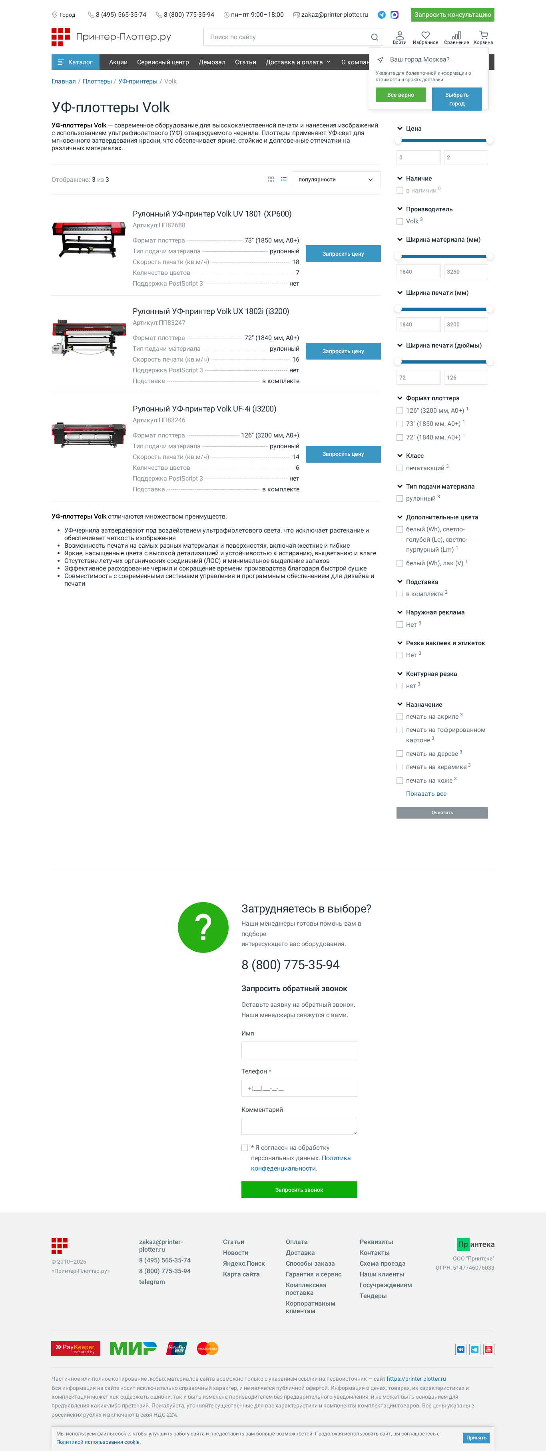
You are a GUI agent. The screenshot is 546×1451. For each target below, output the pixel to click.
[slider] (398, 140)
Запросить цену (343, 253)
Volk (414, 221)
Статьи (245, 62)
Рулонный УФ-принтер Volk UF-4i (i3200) (204, 408)
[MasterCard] (208, 1348)
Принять (476, 1438)
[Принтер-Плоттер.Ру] (111, 36)
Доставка (300, 1252)
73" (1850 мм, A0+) (435, 423)
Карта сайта (241, 1274)
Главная (64, 81)
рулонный (423, 498)
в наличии (423, 190)
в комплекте (427, 593)
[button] (76, 62)
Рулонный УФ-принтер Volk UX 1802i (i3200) (211, 311)
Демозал (212, 62)
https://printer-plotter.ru (416, 1378)
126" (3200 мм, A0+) (437, 410)
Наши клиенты (382, 1274)
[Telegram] (382, 15)
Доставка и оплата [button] (294, 62)
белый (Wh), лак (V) (437, 563)
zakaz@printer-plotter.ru (334, 15)
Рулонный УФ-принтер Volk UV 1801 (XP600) (212, 214)
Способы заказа (310, 1263)
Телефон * (256, 1071)
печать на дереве (434, 753)
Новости (235, 1252)
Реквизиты (376, 1242)
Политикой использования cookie (97, 1442)
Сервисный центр (163, 62)
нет (413, 685)
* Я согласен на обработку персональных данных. (301, 1158)
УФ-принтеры (137, 81)
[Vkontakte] (460, 1349)
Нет (413, 624)
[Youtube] (488, 1349)
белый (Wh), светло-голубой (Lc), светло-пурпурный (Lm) (436, 539)
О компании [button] (359, 62)
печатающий (427, 467)
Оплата (297, 1242)
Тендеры (373, 1296)
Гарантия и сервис (313, 1274)
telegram (152, 1282)
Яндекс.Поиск (244, 1263)
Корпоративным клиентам (310, 1307)
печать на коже (431, 780)
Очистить (442, 812)
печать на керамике (438, 766)
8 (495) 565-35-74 (121, 15)
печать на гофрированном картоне (446, 735)
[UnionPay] (176, 1348)
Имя (247, 1033)
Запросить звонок (299, 1190)
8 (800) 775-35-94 (189, 15)
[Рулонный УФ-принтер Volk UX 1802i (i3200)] (88, 339)
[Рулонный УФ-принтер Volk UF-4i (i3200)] (88, 437)
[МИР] (133, 1348)
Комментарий (262, 1109)
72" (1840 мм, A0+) (435, 437)
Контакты (375, 1252)
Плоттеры (97, 81)
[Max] (395, 15)
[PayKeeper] (75, 1348)
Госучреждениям (386, 1285)
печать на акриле (434, 716)
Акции (118, 62)
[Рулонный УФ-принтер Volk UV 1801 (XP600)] (88, 242)
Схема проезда (383, 1263)
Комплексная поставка (306, 1288)
